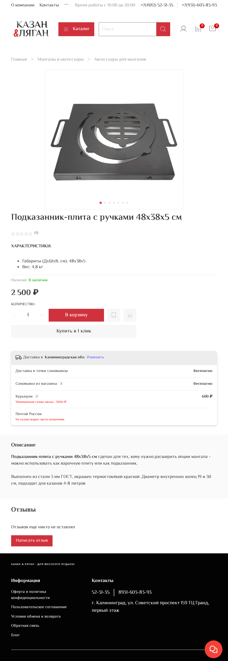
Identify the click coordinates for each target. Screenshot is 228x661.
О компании (22, 5)
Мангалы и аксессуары (61, 59)
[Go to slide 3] (109, 203)
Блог (15, 635)
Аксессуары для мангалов (120, 59)
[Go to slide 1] (101, 203)
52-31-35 (101, 592)
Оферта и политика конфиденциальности (30, 595)
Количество (22, 304)
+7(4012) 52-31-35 (157, 5)
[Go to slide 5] (118, 203)
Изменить (95, 357)
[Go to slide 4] (114, 203)
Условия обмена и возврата (36, 617)
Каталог (81, 29)
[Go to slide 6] (123, 203)
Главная (19, 59)
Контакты (49, 5)
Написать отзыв (32, 540)
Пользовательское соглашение (39, 607)
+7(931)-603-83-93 (199, 5)
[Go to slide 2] (105, 203)
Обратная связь (25, 626)
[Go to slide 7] (127, 203)
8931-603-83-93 (135, 592)
